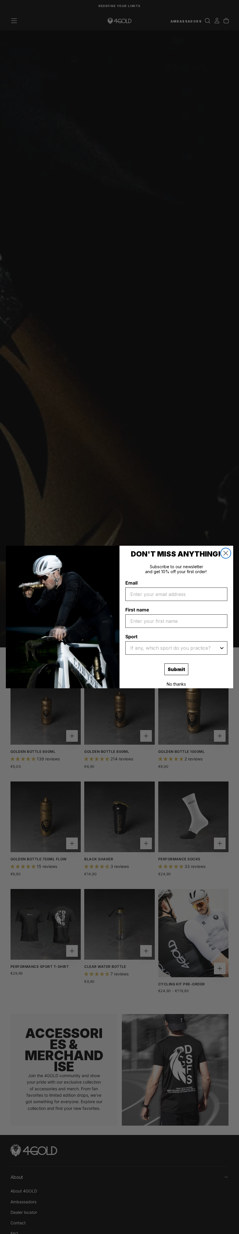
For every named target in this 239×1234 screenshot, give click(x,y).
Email (131, 583)
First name (137, 610)
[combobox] (174, 648)
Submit (176, 669)
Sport (131, 636)
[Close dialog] (226, 553)
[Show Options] (222, 648)
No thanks (176, 684)
